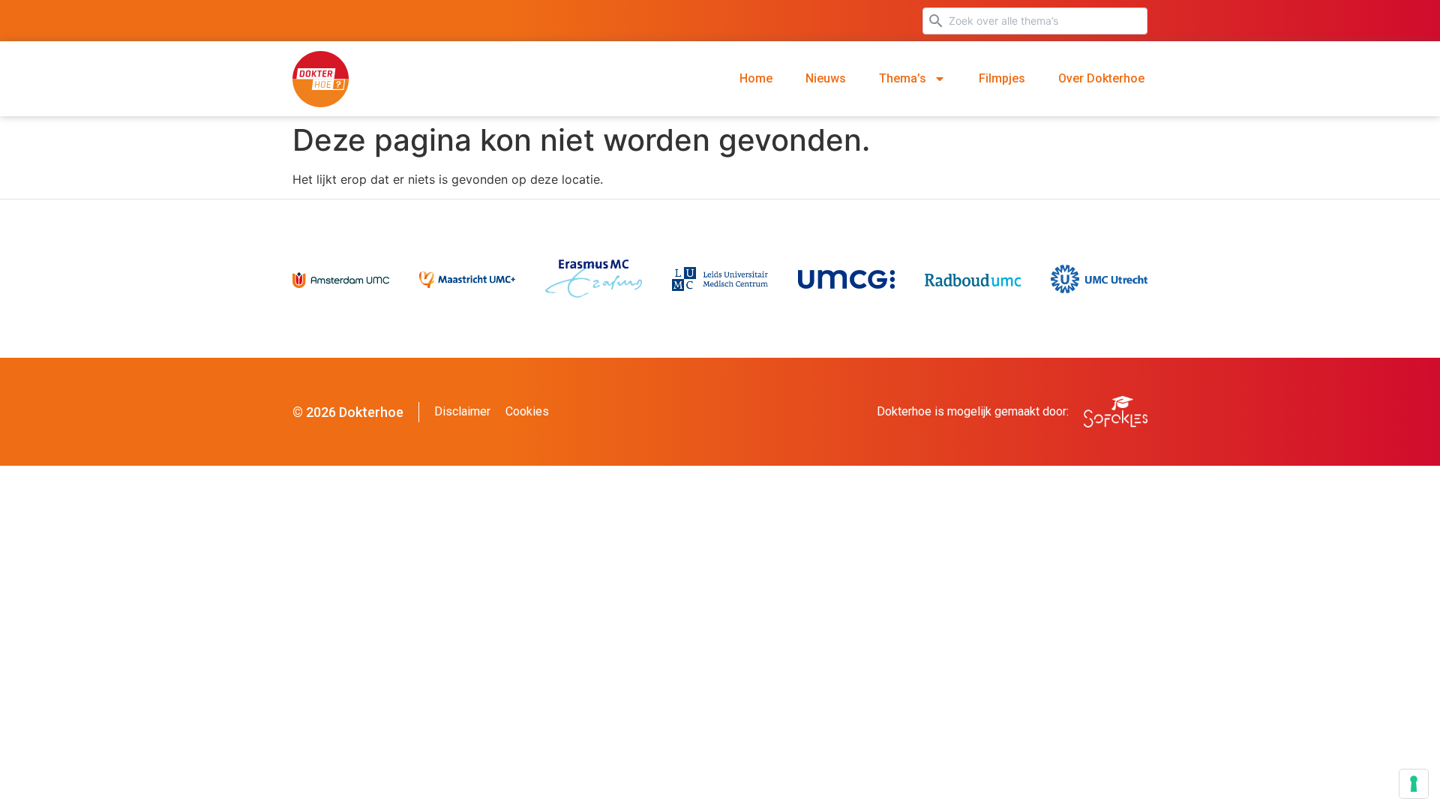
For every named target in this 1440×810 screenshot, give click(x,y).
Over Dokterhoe (1101, 78)
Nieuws (826, 78)
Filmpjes (1002, 78)
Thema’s (902, 78)
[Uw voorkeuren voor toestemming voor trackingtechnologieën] (1414, 784)
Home (756, 78)
